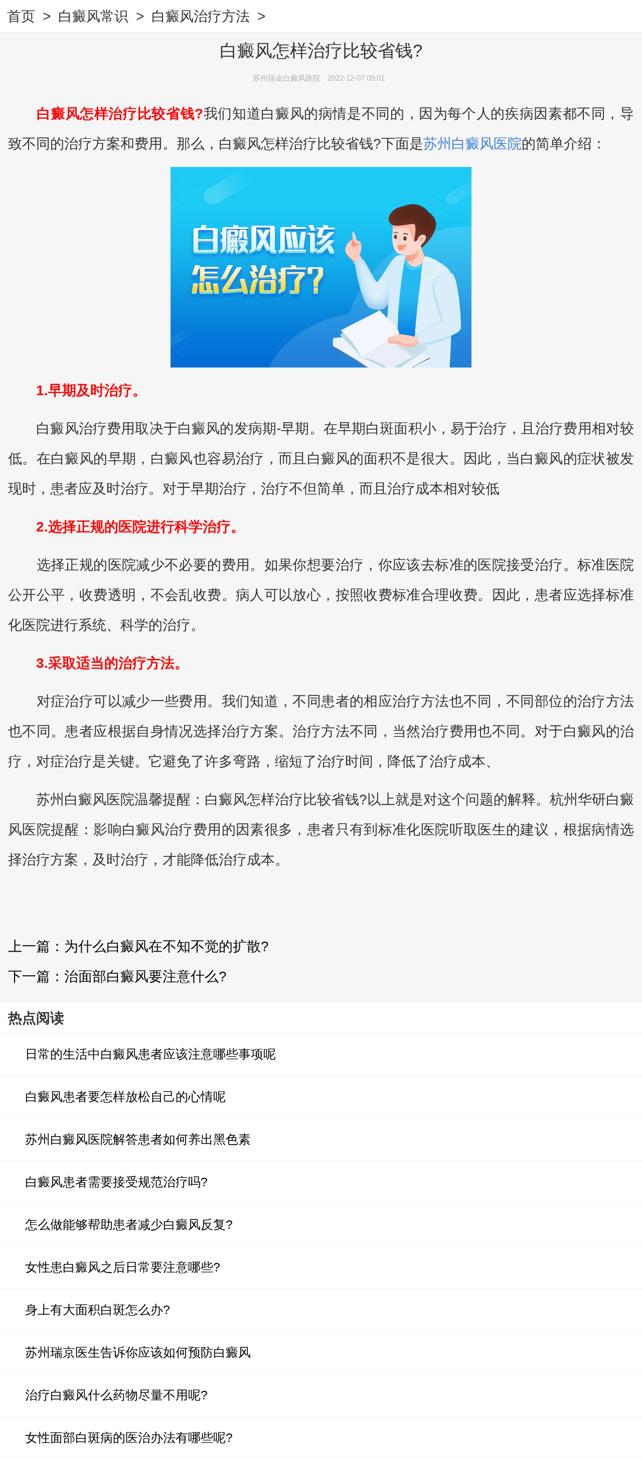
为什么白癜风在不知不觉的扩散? (166, 946)
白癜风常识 (93, 16)
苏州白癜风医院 (472, 143)
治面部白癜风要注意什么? (145, 976)
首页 (21, 16)
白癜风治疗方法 (200, 16)
